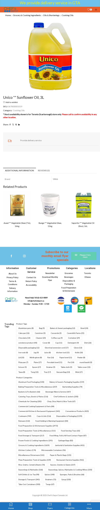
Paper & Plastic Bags (60, 455)
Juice (47, 352)
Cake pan (23, 333)
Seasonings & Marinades (30, 470)
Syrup (66, 479)
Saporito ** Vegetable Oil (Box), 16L (83, 224)
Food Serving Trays (70, 431)
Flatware (24, 421)
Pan (50, 357)
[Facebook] (11, 256)
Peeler (81, 357)
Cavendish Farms (75, 333)
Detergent (73, 343)
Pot (71, 362)
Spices (50, 474)
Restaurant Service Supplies (70, 460)
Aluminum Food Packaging (31, 382)
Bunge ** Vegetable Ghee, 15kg (50, 224)
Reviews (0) (44, 170)
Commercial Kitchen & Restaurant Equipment (39, 411)
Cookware (24, 416)
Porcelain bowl (54, 362)
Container (74, 338)
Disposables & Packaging (69, 416)
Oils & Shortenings (51, 15)
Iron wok (23, 352)
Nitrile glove (36, 357)
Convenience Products (77, 411)
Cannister (40, 333)
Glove (78, 348)
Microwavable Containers (53, 450)
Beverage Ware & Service (58, 392)
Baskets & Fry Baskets (29, 392)
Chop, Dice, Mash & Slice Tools (61, 401)
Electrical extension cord (56, 348)
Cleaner (41, 338)
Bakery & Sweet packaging (62, 328)
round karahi (86, 362)
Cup (58, 343)
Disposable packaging (28, 348)
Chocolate (24, 338)
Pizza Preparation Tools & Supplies (34, 460)
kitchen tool (63, 352)
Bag (42, 328)
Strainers (50, 479)
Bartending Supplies (72, 387)
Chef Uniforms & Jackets (66, 396)
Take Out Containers (29, 484)
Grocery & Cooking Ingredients (27, 15)
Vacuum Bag (63, 372)
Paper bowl (65, 357)
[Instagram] (24, 256)
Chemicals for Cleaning (30, 401)
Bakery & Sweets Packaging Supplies (67, 382)
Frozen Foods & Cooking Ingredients (35, 440)
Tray (47, 372)
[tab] (19, 170)
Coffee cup (57, 338)
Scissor (22, 367)
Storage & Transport (29, 479)
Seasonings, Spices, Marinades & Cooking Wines (70, 470)
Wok (79, 372)
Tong (34, 372)
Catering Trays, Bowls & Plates (33, 396)
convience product (27, 343)
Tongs (50, 484)
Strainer (50, 367)
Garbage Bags (65, 440)
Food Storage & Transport (31, 435)
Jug (36, 352)
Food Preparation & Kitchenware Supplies (38, 426)
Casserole (56, 333)
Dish (87, 343)
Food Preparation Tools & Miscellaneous (37, 431)
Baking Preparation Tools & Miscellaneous (37, 387)
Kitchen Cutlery (27, 450)
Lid (21, 357)
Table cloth (66, 367)
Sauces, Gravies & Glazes (62, 465)
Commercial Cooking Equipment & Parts (36, 406)
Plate (38, 362)
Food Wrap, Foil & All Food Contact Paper (68, 435)
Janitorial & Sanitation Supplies (70, 445)
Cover (46, 343)
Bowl (84, 328)
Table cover (83, 367)
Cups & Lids (44, 416)
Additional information (19, 170)
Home (8, 15)
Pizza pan (23, 362)
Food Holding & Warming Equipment (51, 421)
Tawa (21, 372)
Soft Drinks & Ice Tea (28, 474)
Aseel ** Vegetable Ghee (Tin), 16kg (17, 224)
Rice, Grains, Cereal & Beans (31, 465)
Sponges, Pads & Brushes (72, 474)
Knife (79, 352)
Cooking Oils (67, 15)
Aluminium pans (26, 328)
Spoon (36, 367)
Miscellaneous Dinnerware (31, 455)
